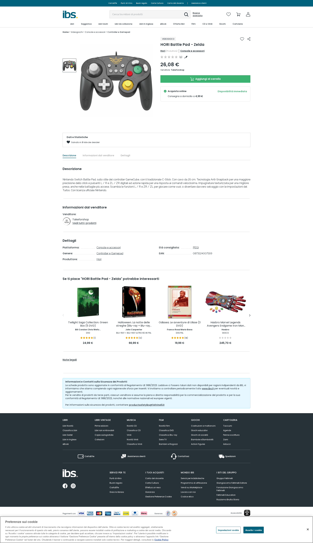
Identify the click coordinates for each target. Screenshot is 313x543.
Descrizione (69, 155)
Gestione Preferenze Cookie (158, 496)
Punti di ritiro (126, 3)
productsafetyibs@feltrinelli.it (146, 404)
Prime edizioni (101, 425)
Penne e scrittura (231, 435)
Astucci (227, 444)
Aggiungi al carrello (208, 79)
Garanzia (150, 492)
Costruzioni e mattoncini (203, 425)
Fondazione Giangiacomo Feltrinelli (229, 489)
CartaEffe (112, 3)
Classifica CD (134, 430)
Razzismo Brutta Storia (227, 499)
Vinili (129, 435)
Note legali (70, 360)
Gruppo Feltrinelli (224, 478)
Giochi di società (199, 435)
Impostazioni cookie (228, 529)
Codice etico (187, 496)
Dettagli (125, 155)
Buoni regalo (141, 3)
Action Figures (198, 444)
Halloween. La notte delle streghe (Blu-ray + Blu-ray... (133, 324)
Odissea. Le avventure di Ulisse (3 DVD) (180, 324)
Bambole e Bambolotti (202, 439)
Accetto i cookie (253, 529)
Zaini (225, 439)
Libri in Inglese (69, 439)
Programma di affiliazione (194, 483)
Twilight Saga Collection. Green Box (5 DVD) (88, 324)
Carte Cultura (157, 3)
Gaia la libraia (117, 492)
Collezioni (99, 439)
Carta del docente (175, 3)
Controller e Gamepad (110, 253)
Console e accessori (192, 51)
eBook (66, 444)
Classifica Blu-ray (168, 435)
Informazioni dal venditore (98, 155)
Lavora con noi (188, 492)
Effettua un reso (153, 487)
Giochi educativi (199, 430)
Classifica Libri (70, 430)
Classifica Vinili (134, 444)
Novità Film (164, 425)
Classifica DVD (166, 430)
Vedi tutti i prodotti (84, 223)
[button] (186, 14)
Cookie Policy (161, 539)
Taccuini (227, 425)
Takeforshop (177, 70)
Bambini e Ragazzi (168, 444)
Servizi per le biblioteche (192, 478)
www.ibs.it (208, 388)
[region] (156, 529)
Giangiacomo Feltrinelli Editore (231, 483)
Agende (227, 430)
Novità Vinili (132, 439)
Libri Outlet (68, 435)
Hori (162, 51)
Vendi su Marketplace (191, 487)
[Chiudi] (307, 529)
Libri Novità (68, 425)
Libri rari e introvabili (104, 430)
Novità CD (132, 425)
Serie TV (163, 439)
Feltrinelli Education (226, 495)
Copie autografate (104, 435)
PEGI (196, 247)
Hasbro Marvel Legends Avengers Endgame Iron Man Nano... (225, 324)
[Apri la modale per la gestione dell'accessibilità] (247, 513)
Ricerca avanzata (197, 14)
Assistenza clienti (199, 3)
